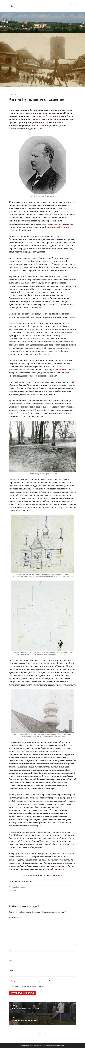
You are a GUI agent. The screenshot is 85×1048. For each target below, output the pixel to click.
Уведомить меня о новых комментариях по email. (30, 981)
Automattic (60, 1046)
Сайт (11, 970)
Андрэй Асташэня (18, 887)
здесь (59, 875)
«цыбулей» (62, 369)
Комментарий (15, 917)
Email (11, 960)
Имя (10, 950)
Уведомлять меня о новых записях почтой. (28, 986)
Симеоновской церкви (56, 227)
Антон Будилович (48, 116)
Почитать (12, 94)
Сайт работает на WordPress (30, 1046)
